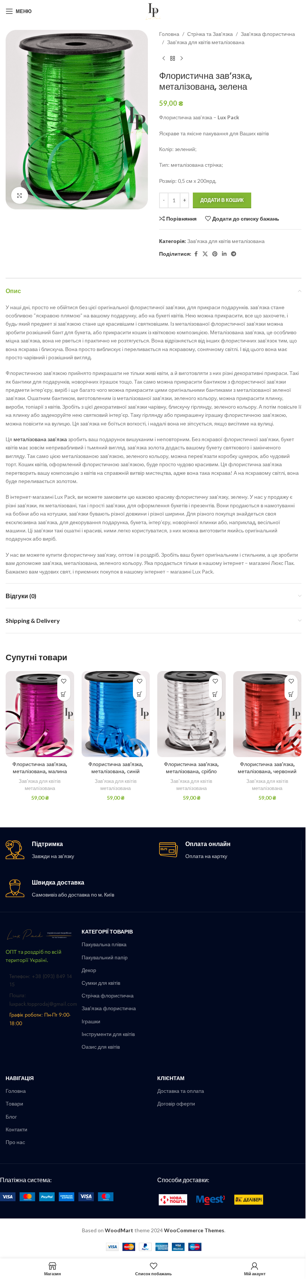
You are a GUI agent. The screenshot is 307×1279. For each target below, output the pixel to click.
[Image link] (40, 934)
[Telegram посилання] (233, 254)
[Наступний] (181, 58)
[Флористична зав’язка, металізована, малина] (40, 714)
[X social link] (205, 254)
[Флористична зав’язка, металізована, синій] (116, 714)
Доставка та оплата (180, 1091)
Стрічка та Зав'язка (210, 34)
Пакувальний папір (105, 957)
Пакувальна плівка (104, 944)
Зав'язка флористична (268, 34)
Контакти (16, 1129)
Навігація (20, 1078)
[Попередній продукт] (163, 58)
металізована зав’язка (40, 439)
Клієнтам (171, 1078)
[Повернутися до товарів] (172, 58)
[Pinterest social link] (215, 254)
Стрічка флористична (108, 995)
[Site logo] (153, 10)
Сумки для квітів (101, 983)
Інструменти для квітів (108, 1034)
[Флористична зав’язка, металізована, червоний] (267, 714)
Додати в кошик (222, 200)
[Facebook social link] (195, 254)
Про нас (15, 1142)
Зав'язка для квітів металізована (205, 42)
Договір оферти (176, 1103)
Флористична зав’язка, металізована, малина (39, 767)
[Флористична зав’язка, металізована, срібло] (191, 714)
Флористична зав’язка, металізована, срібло (191, 767)
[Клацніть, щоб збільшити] (19, 195)
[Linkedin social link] (224, 254)
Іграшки (91, 1021)
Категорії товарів (107, 931)
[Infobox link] (77, 850)
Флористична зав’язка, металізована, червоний (267, 767)
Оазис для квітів (101, 1046)
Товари (14, 1103)
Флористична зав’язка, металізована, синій (115, 767)
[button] (63, 694)
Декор (89, 970)
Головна (169, 34)
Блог (11, 1116)
